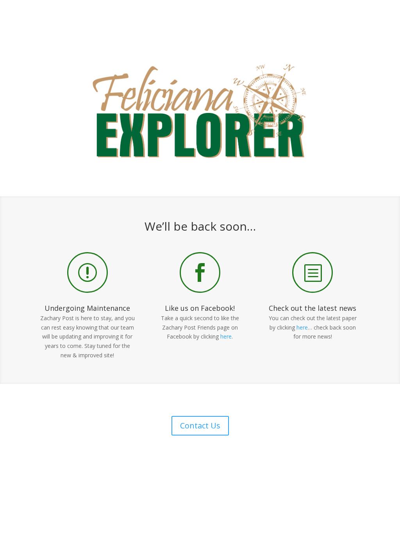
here (226, 336)
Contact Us (200, 425)
